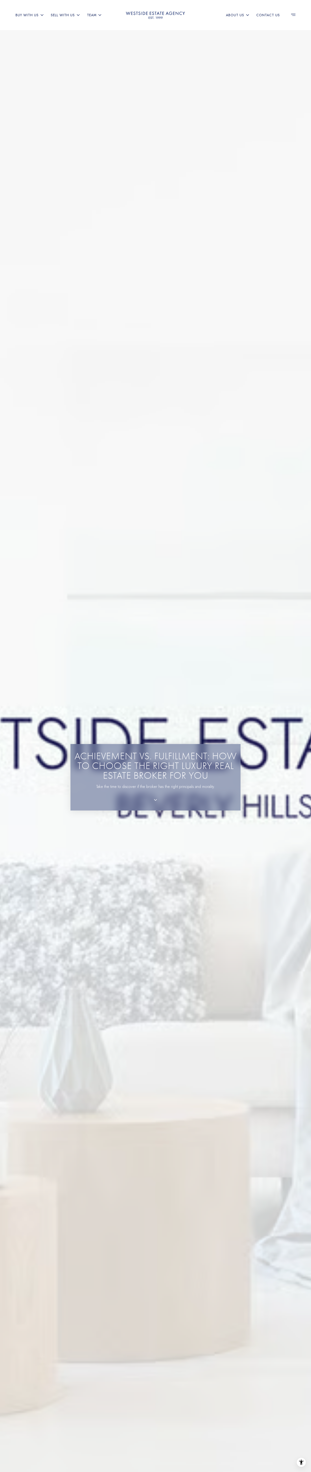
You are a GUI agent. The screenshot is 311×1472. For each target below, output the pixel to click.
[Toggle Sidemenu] (293, 15)
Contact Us (268, 15)
